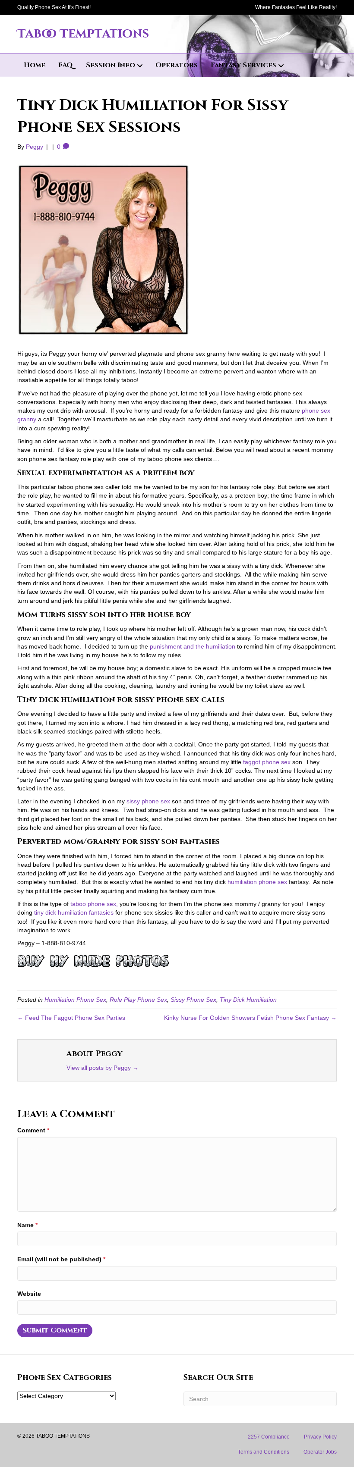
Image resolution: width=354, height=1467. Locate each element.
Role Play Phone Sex (138, 999)
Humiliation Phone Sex (75, 999)
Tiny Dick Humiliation (248, 999)
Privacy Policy (320, 1437)
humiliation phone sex (257, 881)
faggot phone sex (267, 762)
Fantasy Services (243, 65)
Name (27, 1225)
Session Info (110, 65)
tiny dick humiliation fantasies (74, 912)
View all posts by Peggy (102, 1067)
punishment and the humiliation (192, 646)
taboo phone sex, (94, 903)
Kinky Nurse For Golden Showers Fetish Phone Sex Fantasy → (250, 1017)
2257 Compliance (269, 1437)
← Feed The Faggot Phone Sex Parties (71, 1017)
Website (29, 1293)
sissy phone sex (148, 801)
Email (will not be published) (61, 1259)
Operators (176, 65)
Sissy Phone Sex (193, 999)
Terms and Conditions (263, 1452)
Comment (33, 1130)
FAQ (65, 65)
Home (34, 65)
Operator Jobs (320, 1452)
